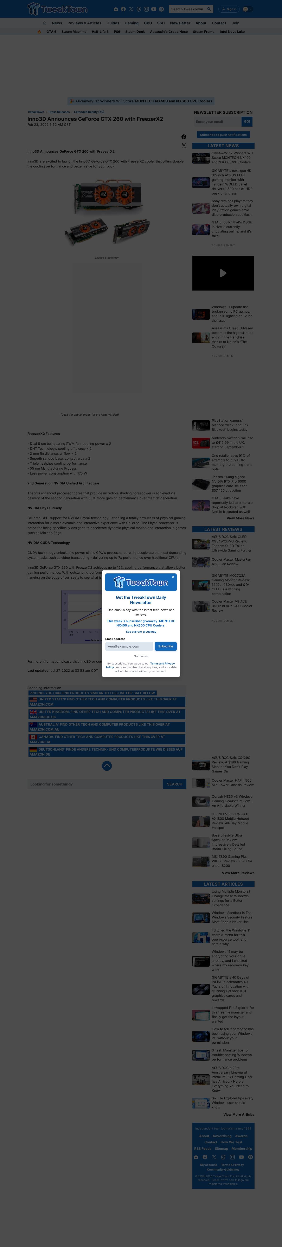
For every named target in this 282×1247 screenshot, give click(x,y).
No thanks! (141, 656)
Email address (115, 639)
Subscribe (165, 646)
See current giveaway (141, 631)
